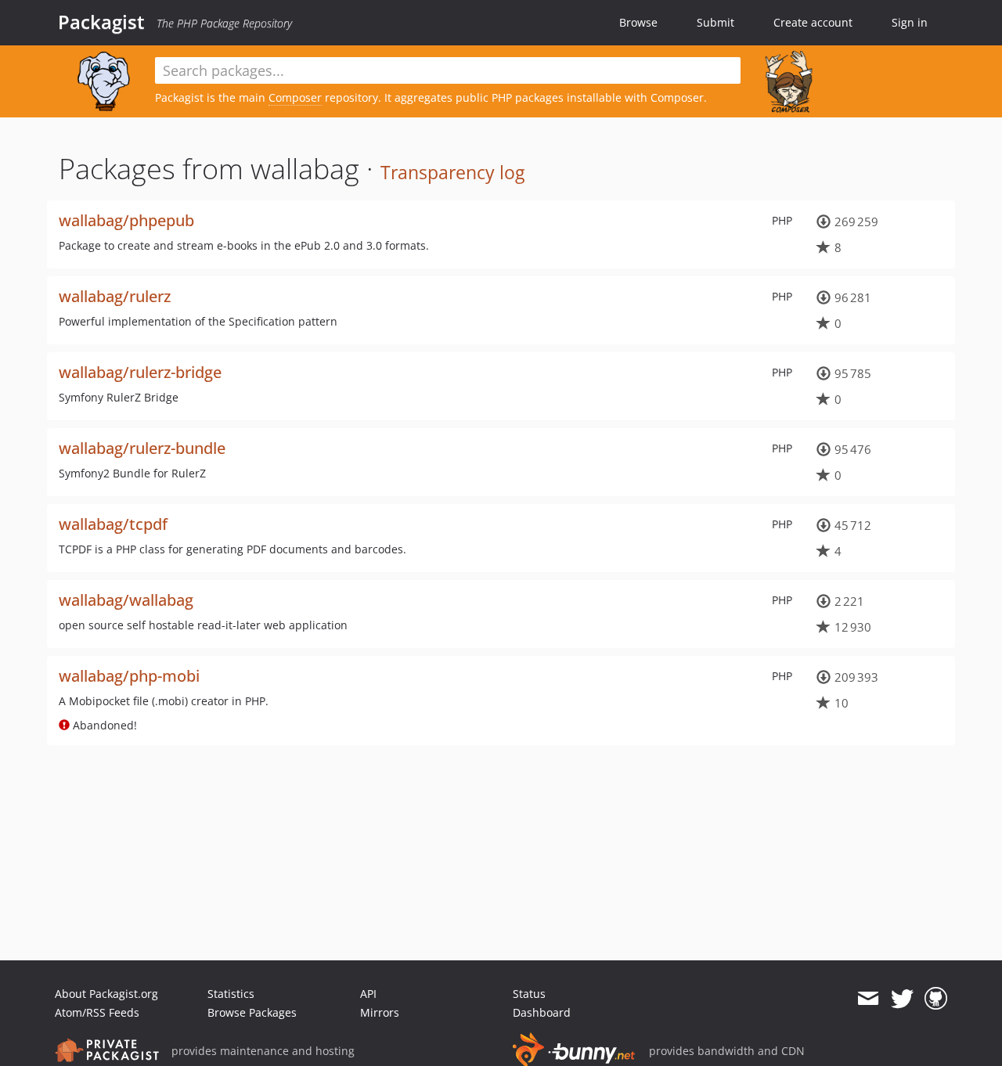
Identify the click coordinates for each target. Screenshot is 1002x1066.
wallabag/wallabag (126, 599)
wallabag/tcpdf (113, 524)
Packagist (101, 21)
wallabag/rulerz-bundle (142, 448)
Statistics (230, 993)
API (368, 993)
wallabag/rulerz (115, 296)
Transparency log (452, 172)
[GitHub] (936, 999)
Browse (638, 22)
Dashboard (542, 1012)
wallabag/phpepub (126, 220)
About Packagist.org (106, 993)
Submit (715, 22)
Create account (812, 22)
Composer (295, 97)
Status (529, 993)
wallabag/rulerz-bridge (140, 372)
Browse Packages (252, 1012)
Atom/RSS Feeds (97, 1012)
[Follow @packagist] (902, 999)
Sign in (910, 22)
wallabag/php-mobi (129, 675)
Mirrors (379, 1012)
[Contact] (867, 999)
